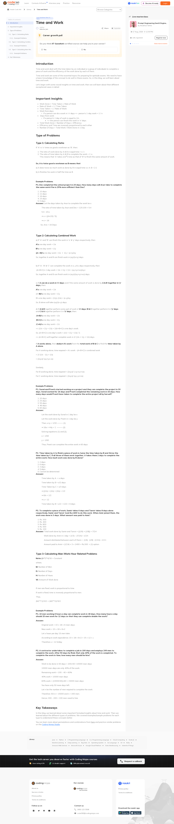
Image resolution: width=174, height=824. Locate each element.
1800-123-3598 (83, 809)
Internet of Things (128, 745)
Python (61, 740)
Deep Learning (72, 743)
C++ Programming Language (99, 740)
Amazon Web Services (59, 745)
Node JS (131, 740)
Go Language (112, 743)
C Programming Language (76, 740)
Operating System (97, 743)
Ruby (128, 743)
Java (53, 740)
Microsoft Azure (76, 745)
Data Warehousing (111, 745)
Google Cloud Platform (93, 745)
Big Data (84, 743)
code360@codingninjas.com (88, 813)
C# (121, 743)
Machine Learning (58, 743)
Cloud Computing (119, 740)
